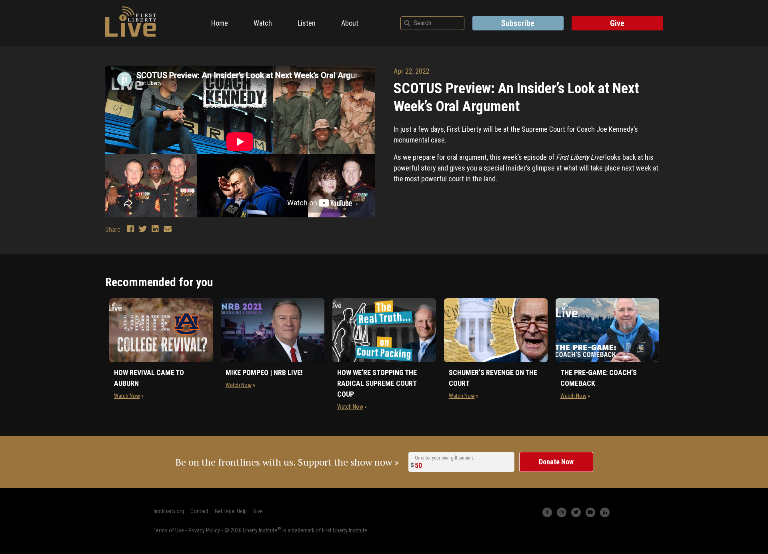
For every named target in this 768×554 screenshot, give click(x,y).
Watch (263, 23)
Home (219, 23)
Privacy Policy (204, 530)
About (349, 23)
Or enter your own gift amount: (444, 458)
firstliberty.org (169, 511)
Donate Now (556, 462)
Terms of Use (169, 530)
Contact (199, 511)
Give (617, 23)
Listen (307, 23)
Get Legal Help (231, 511)
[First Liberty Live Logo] (130, 21)
